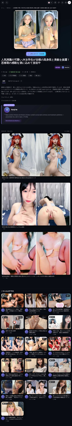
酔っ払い (38, 75)
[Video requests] (54, 2)
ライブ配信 (23, 75)
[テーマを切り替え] (61, 2)
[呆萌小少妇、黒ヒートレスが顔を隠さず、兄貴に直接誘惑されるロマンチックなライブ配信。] (59, 323)
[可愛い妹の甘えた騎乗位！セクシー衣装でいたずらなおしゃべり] (35, 345)
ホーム (2, 8)
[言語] (49, 2)
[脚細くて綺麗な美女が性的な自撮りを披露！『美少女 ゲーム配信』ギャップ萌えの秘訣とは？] (12, 388)
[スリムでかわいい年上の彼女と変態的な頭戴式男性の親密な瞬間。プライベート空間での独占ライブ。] (59, 366)
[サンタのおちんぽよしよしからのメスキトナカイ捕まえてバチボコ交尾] (59, 345)
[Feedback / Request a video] (58, 2)
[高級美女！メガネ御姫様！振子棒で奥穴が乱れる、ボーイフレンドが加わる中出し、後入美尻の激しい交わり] (12, 345)
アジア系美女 (13, 75)
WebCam (8, 8)
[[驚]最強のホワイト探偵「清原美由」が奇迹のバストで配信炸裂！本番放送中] (12, 302)
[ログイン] (68, 2)
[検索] (6, 2)
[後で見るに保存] (21, 293)
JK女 (5, 75)
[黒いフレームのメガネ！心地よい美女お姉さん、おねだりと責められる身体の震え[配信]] (35, 388)
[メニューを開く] (2, 2)
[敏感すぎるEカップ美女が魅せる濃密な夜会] (35, 323)
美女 (31, 75)
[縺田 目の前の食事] (12, 322)
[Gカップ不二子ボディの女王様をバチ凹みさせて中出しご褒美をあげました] (35, 366)
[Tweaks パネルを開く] (65, 2)
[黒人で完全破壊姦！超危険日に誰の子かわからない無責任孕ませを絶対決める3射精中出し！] (59, 302)
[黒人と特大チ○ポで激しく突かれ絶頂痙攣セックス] (35, 302)
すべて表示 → (67, 131)
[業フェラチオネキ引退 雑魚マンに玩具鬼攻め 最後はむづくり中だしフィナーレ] (59, 388)
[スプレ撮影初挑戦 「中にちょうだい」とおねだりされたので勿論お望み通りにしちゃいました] (12, 409)
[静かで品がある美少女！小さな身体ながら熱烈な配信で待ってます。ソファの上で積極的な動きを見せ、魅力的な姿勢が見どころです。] (12, 366)
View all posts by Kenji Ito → (12, 120)
